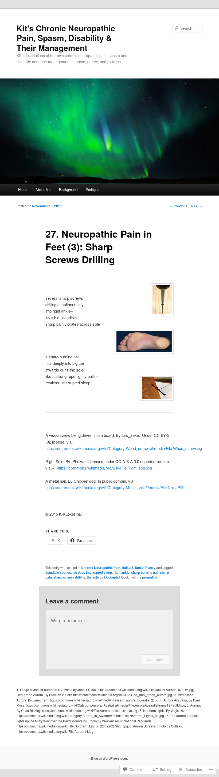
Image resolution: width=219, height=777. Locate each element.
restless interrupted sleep (92, 572)
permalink (149, 577)
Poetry (150, 567)
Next (196, 206)
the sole (93, 577)
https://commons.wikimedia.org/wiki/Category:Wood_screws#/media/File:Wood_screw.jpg (123, 448)
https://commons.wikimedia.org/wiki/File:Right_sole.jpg (104, 468)
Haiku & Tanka (133, 567)
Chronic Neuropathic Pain (100, 567)
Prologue (92, 189)
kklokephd (112, 577)
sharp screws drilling (69, 577)
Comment (155, 659)
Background (68, 189)
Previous (178, 206)
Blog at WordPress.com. (109, 758)
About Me (43, 189)
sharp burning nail (144, 572)
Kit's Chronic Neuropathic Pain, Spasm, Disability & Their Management (66, 37)
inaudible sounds (58, 572)
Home (22, 189)
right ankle (122, 572)
